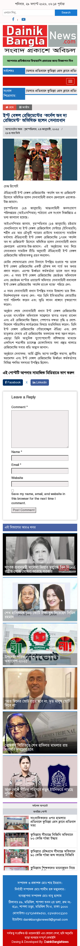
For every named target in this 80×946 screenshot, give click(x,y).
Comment (19, 407)
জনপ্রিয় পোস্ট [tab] (40, 811)
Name (16, 452)
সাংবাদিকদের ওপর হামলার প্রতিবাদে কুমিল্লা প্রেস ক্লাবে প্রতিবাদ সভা (53, 822)
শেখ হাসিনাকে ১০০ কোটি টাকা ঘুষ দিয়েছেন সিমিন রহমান (40, 615)
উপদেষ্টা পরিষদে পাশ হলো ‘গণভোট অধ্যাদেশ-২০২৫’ (30, 659)
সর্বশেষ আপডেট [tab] (40, 805)
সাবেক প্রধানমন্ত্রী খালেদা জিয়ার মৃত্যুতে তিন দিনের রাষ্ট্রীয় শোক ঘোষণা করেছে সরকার (40, 569)
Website (17, 478)
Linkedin (41, 382)
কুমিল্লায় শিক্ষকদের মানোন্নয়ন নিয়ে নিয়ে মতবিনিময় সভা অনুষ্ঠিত (53, 870)
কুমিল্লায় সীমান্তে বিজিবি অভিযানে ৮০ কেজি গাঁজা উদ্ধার (52, 836)
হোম (11, 107)
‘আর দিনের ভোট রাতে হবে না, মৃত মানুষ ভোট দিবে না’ (37, 703)
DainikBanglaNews (56, 942)
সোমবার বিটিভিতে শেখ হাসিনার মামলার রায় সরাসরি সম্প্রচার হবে (36, 747)
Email (16, 465)
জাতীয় (25, 107)
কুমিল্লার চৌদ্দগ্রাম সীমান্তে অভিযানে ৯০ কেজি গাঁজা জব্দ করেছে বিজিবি (53, 853)
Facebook (14, 382)
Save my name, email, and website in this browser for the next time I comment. (38, 498)
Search (66, 12)
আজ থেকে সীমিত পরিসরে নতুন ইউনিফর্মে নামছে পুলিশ (39, 791)
